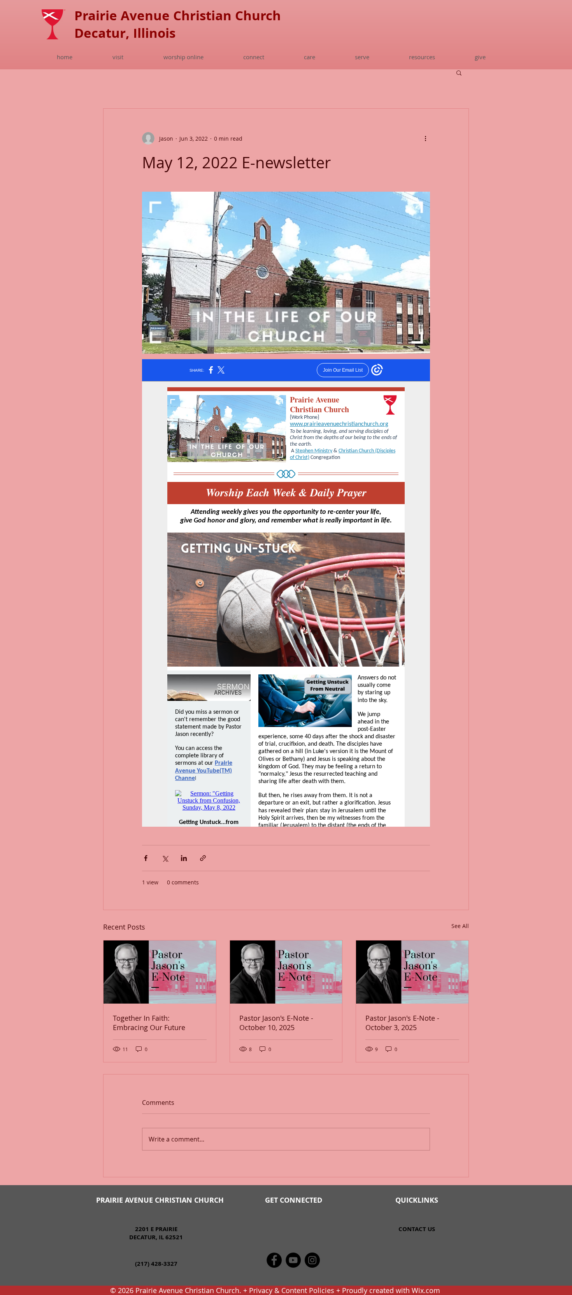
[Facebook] (274, 1260)
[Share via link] (203, 858)
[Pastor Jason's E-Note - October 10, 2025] (286, 972)
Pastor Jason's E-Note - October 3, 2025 (402, 1022)
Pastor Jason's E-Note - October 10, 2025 (276, 1022)
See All (460, 926)
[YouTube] (293, 1260)
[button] (117, 57)
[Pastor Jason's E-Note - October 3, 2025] (412, 972)
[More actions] (425, 138)
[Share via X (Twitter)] (164, 858)
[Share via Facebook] (145, 858)
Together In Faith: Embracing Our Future (149, 1022)
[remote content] (286, 593)
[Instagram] (312, 1260)
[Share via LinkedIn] (184, 858)
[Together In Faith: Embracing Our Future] (160, 972)
